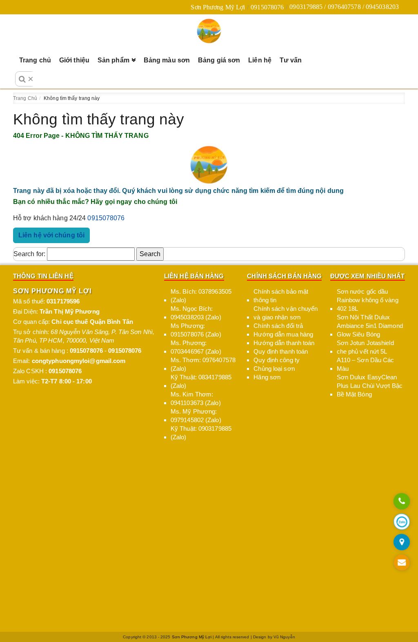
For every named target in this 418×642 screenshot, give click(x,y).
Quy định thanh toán (280, 351)
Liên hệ (259, 60)
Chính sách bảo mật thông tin (280, 295)
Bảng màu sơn (167, 60)
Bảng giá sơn (219, 60)
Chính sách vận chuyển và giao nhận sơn (285, 313)
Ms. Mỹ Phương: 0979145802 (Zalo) (196, 415)
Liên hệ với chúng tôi (51, 235)
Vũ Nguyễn (284, 637)
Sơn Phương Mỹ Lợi (218, 7)
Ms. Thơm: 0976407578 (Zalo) (203, 364)
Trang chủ (35, 60)
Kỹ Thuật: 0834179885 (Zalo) (201, 381)
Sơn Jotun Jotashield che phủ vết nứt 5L (365, 347)
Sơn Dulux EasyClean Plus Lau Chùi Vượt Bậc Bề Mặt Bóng (369, 386)
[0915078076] (402, 501)
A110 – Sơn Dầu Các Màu (365, 364)
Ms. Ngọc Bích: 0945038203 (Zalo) (196, 313)
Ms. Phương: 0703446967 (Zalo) (196, 347)
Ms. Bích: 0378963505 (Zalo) (201, 295)
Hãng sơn (266, 377)
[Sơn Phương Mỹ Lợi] (209, 31)
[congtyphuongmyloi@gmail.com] (402, 563)
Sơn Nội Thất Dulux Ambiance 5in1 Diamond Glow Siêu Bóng (370, 326)
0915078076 (267, 7)
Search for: (29, 253)
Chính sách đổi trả (278, 325)
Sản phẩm (113, 60)
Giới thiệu (74, 60)
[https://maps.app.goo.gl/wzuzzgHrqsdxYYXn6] (402, 542)
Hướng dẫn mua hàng (283, 334)
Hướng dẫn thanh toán (283, 342)
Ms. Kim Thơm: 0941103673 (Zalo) (196, 398)
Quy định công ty (276, 359)
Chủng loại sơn (273, 368)
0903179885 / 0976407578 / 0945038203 (344, 6)
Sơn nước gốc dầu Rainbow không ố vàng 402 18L (367, 300)
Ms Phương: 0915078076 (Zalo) (196, 330)
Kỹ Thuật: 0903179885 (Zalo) (201, 433)
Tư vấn (291, 60)
